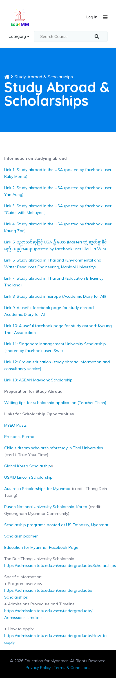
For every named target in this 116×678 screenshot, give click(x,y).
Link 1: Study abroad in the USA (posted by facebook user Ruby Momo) (57, 173)
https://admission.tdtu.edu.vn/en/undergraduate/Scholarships (60, 565)
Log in (91, 17)
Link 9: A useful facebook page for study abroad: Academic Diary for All (49, 311)
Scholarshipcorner (21, 536)
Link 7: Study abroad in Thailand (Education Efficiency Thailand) (53, 282)
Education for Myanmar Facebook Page (41, 547)
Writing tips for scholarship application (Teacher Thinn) (55, 402)
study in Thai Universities (80, 447)
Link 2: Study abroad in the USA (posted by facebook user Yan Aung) (57, 191)
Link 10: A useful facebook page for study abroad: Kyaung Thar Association (58, 329)
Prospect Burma (19, 436)
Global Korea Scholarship (27, 465)
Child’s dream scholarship (28, 447)
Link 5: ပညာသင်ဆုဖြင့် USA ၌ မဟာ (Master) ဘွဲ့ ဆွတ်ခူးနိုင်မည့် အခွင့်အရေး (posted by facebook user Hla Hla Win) (55, 245)
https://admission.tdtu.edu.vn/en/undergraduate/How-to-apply (56, 639)
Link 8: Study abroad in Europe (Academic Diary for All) (55, 296)
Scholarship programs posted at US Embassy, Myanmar (56, 524)
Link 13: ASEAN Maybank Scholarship (38, 380)
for (54, 447)
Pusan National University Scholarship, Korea (45, 506)
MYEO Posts (15, 425)
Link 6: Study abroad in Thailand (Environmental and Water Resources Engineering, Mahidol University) (52, 263)
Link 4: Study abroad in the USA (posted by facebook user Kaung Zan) (57, 227)
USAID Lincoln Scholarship (28, 477)
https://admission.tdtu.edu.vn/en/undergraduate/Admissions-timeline (48, 614)
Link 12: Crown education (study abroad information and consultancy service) (57, 365)
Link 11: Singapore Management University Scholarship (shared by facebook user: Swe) (55, 347)
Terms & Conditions (72, 667)
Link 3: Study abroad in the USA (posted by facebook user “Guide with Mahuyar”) (57, 209)
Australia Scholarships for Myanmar (37, 488)
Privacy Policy (38, 667)
